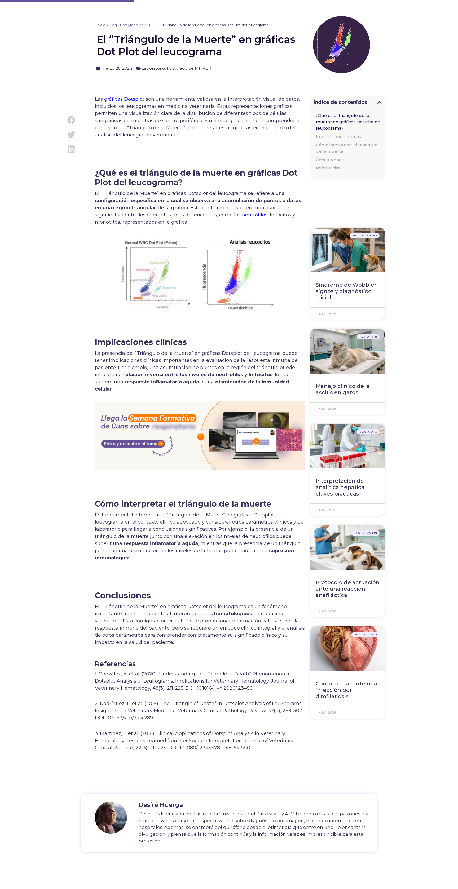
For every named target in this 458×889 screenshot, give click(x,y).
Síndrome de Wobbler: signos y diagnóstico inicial (347, 291)
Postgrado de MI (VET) (139, 25)
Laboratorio (153, 68)
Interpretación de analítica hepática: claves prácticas (341, 487)
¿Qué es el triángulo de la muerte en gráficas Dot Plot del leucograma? (349, 122)
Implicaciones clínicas (338, 136)
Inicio (100, 25)
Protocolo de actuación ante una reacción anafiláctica (348, 588)
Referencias (328, 167)
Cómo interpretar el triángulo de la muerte (346, 148)
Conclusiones (330, 159)
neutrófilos (254, 215)
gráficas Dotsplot (124, 99)
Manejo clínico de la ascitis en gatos (343, 389)
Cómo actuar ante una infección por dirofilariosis (346, 690)
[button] (71, 120)
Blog (113, 25)
